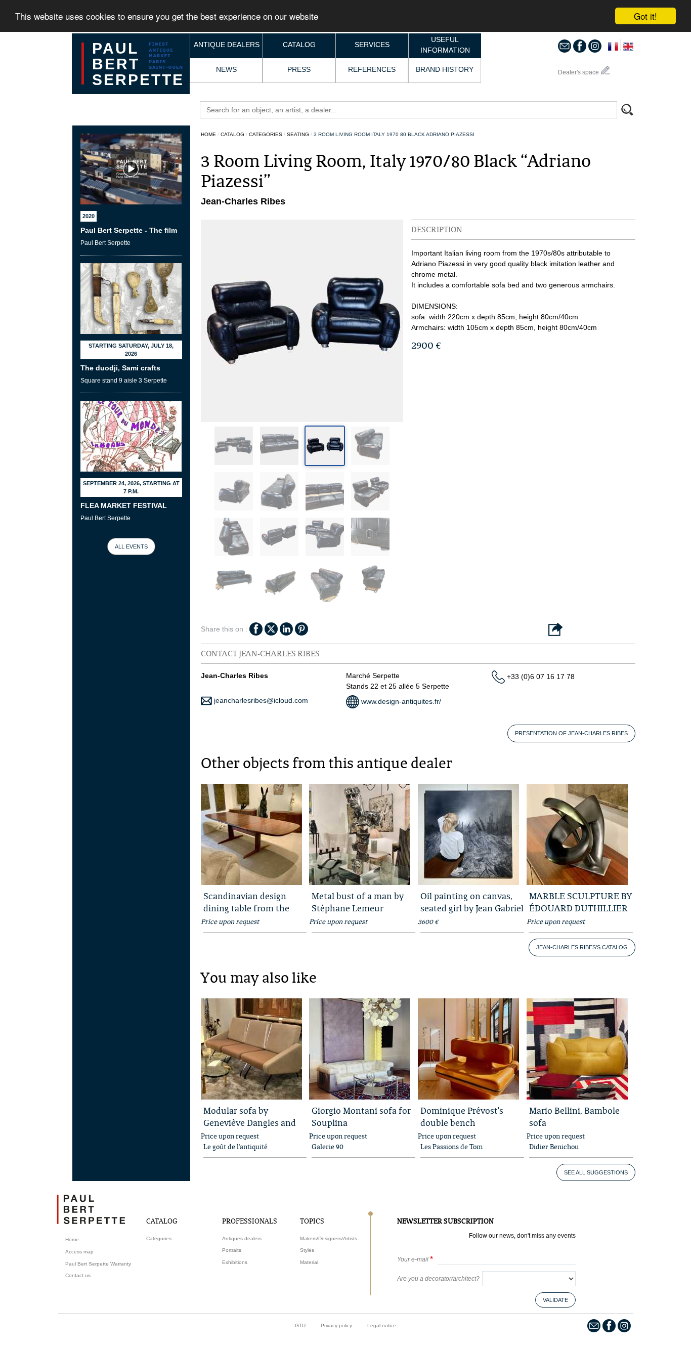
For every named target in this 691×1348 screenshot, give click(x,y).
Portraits (231, 1250)
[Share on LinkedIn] (286, 628)
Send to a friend (555, 630)
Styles (307, 1250)
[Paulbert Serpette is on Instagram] (594, 45)
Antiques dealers (242, 1238)
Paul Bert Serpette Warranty (98, 1264)
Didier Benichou (554, 1147)
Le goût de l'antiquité (235, 1147)
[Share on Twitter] (271, 628)
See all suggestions (596, 1172)
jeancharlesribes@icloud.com (260, 700)
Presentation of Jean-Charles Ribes (571, 733)
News (226, 69)
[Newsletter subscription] (564, 45)
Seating (298, 134)
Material (309, 1262)
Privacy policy (336, 1325)
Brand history (444, 69)
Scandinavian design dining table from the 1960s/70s (246, 908)
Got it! (645, 16)
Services (372, 44)
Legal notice (381, 1325)
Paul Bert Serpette (138, 64)
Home (208, 134)
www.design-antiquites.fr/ (400, 701)
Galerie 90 (327, 1147)
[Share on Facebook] (256, 628)
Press (299, 69)
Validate (555, 1300)
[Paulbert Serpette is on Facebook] (579, 45)
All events (131, 546)
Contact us (78, 1275)
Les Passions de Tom (451, 1147)
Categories (265, 134)
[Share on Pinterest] (301, 628)
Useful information (445, 44)
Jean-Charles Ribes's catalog (582, 947)
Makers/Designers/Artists (328, 1238)
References (372, 69)
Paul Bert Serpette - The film (128, 230)
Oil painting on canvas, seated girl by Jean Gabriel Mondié (472, 908)
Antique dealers (227, 44)
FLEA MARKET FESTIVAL (123, 505)
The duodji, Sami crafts (120, 368)
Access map (79, 1251)
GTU (300, 1325)
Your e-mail (412, 1259)
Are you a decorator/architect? (438, 1278)
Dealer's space (578, 72)
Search (631, 111)
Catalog (299, 44)
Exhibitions (234, 1262)
